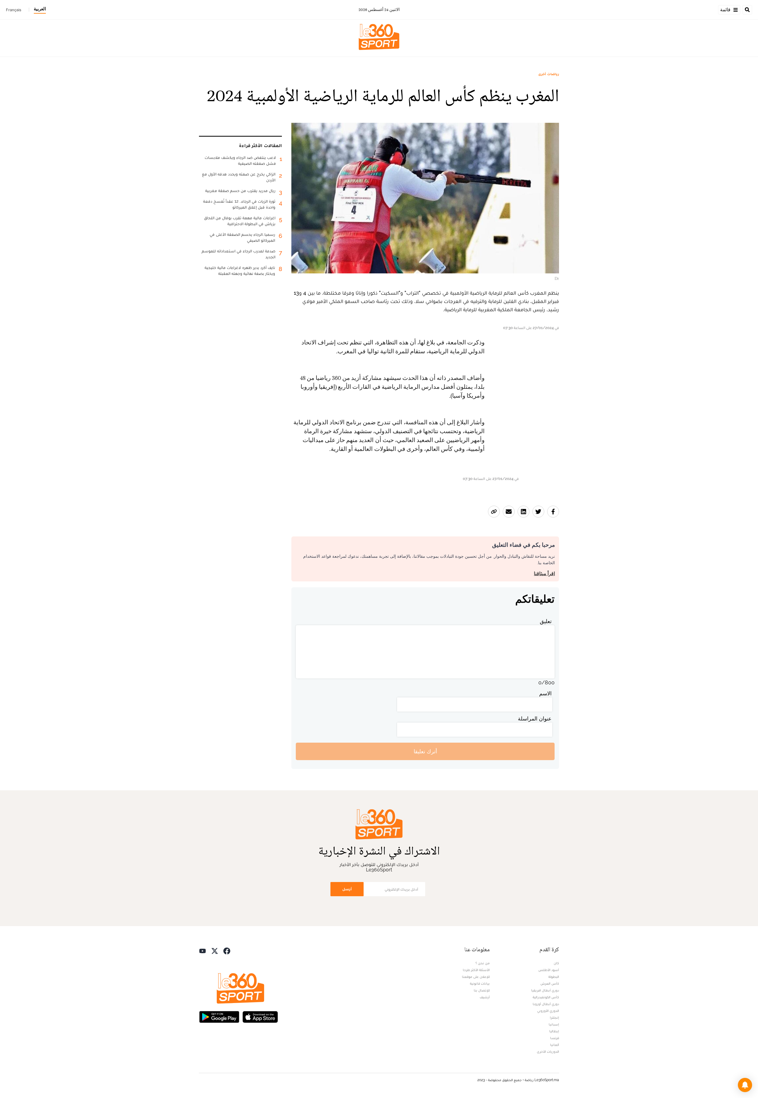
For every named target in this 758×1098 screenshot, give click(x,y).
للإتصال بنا (482, 990)
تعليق (546, 621)
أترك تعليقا (425, 751)
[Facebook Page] (226, 950)
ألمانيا (554, 1045)
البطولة (553, 977)
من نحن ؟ (483, 963)
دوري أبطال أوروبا (546, 1004)
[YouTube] (202, 950)
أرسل (347, 889)
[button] (745, 1085)
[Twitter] (214, 950)
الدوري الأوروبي (548, 1011)
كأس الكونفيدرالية (546, 997)
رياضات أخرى (548, 74)
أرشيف (485, 997)
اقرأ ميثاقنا (544, 573)
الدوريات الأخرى (548, 1051)
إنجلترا (554, 1017)
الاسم (545, 693)
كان (556, 963)
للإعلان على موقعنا (476, 977)
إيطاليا (554, 1031)
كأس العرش (549, 983)
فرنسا (554, 1038)
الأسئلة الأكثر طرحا (476, 970)
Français (13, 9)
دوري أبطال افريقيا (545, 990)
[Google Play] (219, 1016)
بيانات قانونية (480, 983)
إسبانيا (554, 1024)
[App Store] (260, 1016)
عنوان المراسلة (535, 718)
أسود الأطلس (548, 970)
